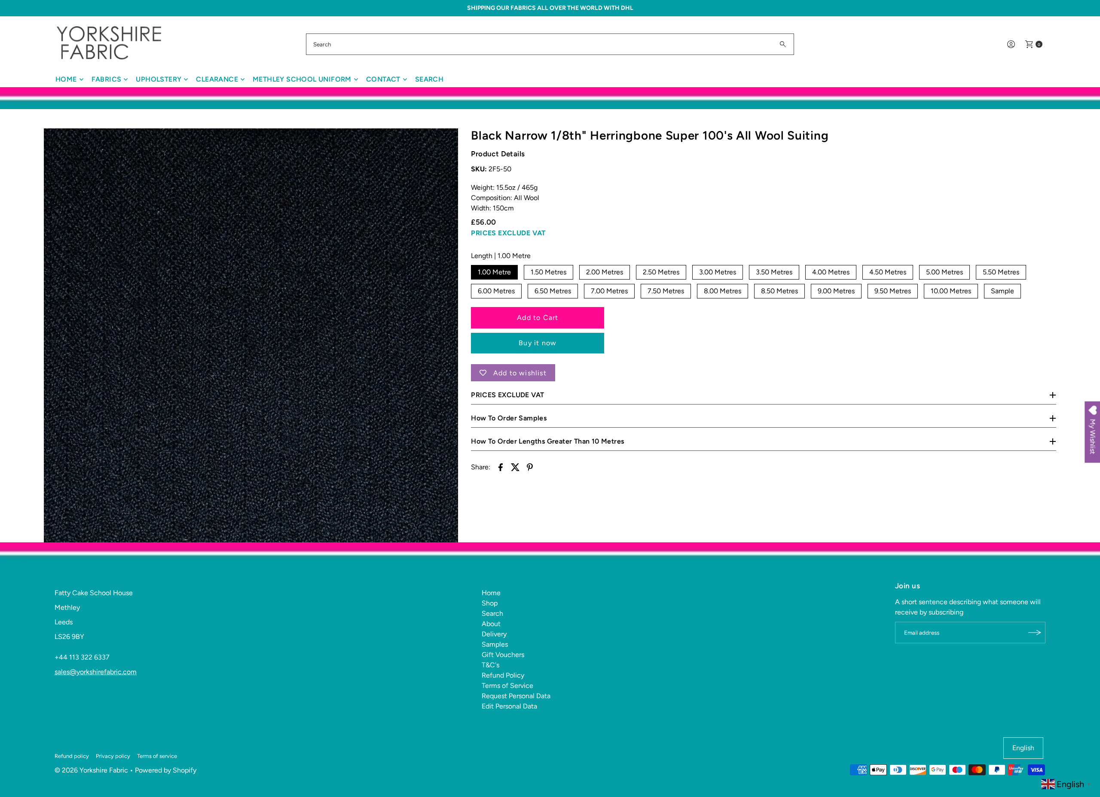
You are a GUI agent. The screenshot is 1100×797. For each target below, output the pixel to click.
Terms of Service (507, 685)
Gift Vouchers (503, 655)
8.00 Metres (722, 291)
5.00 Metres (944, 272)
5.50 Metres (1001, 272)
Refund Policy (503, 675)
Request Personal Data (516, 696)
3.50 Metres (774, 272)
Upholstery (158, 79)
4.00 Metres (830, 272)
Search (429, 79)
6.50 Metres (553, 291)
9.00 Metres (836, 291)
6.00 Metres (496, 291)
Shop (490, 603)
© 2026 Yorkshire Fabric (91, 770)
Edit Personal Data (509, 706)
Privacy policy (113, 756)
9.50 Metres (892, 291)
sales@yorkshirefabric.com (96, 672)
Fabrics (107, 79)
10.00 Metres (951, 291)
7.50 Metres (666, 291)
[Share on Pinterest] (529, 466)
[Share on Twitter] (515, 466)
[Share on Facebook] (500, 466)
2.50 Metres (661, 272)
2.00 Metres (604, 272)
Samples (495, 644)
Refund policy (72, 756)
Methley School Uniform (302, 79)
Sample (1002, 291)
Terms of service (157, 756)
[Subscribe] (1034, 632)
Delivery (494, 634)
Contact (383, 79)
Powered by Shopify (165, 770)
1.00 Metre (494, 272)
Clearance (217, 79)
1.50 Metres (548, 272)
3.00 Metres (717, 272)
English (1023, 748)
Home (66, 79)
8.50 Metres (779, 291)
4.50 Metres (887, 272)
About (491, 624)
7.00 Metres (609, 291)
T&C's (490, 665)
